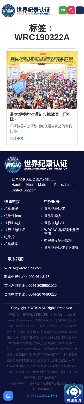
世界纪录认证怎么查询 (61, 248)
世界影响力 (13, 223)
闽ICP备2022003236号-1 (42, 395)
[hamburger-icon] (80, 10)
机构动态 (11, 244)
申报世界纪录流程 (58, 240)
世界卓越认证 (14, 230)
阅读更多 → (19, 138)
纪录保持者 (13, 216)
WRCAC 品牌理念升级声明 (61, 232)
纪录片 (9, 237)
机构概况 (11, 209)
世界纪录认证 (54, 209)
